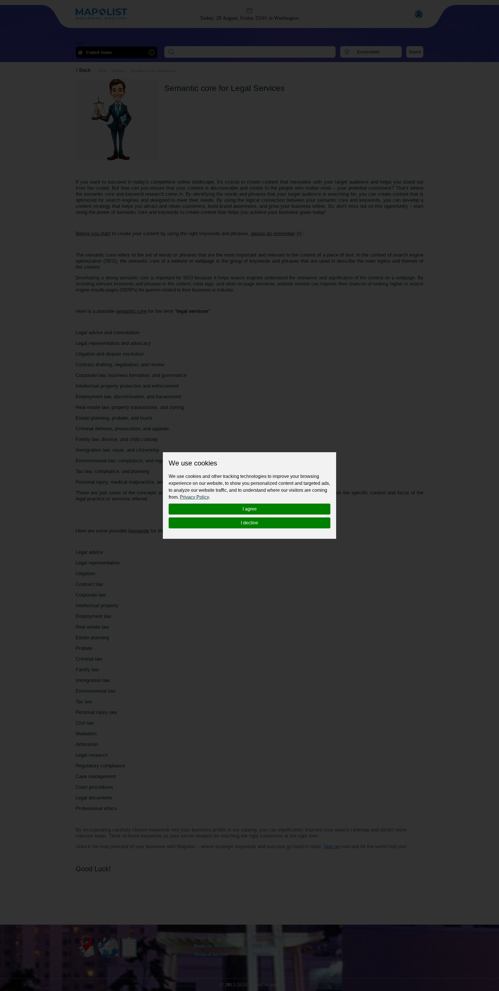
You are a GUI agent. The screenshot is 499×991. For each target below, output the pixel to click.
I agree (250, 508)
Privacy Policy (194, 497)
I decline (249, 522)
